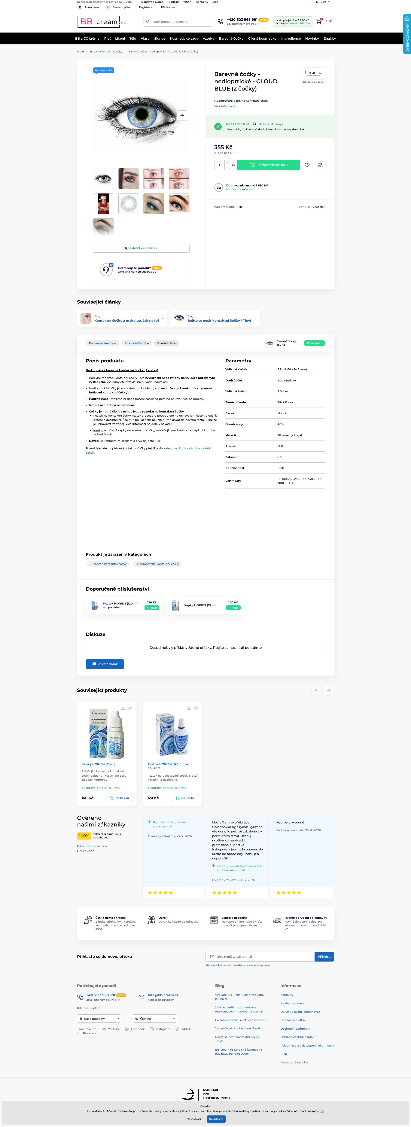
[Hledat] (148, 22)
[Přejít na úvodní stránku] (101, 21)
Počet (219, 165)
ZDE (158, 440)
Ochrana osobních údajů (298, 1037)
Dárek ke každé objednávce (178, 921)
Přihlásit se (168, 7)
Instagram (163, 1029)
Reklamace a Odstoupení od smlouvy (307, 1045)
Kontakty (202, 1)
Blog (215, 1)
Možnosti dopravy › (271, 124)
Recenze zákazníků (294, 1062)
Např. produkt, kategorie (170, 21)
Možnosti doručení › (239, 189)
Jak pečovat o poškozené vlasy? (237, 1028)
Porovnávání (93, 7)
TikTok (186, 1029)
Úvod (80, 51)
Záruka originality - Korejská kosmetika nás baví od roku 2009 (115, 925)
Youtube (114, 1029)
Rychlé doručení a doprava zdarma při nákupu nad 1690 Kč (305, 925)
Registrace (145, 7)
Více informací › (225, 106)
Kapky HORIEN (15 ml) (200, 605)
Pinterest (89, 1033)
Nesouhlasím (195, 1119)
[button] (182, 115)
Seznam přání (121, 7)
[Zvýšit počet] (227, 162)
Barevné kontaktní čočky (106, 51)
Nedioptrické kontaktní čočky (158, 564)
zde (322, 1111)
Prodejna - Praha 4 (179, 1)
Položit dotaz (107, 664)
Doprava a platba (152, 1)
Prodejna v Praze (292, 1003)
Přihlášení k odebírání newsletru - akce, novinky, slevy (238, 965)
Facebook (138, 1029)
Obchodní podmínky (295, 1028)
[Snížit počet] (227, 167)
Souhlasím (216, 1119)
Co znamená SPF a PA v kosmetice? (240, 1020)
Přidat (153, 607)
